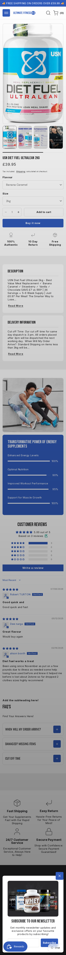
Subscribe (49, 942)
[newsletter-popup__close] (59, 876)
